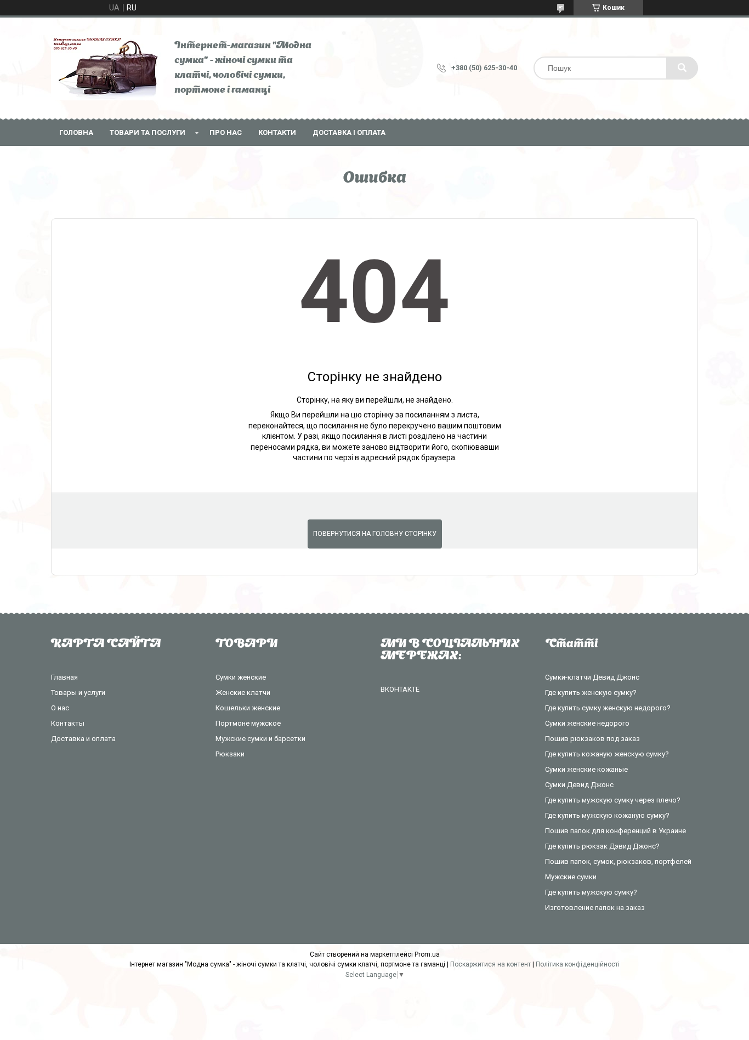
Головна (76, 132)
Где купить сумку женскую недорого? (608, 708)
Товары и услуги (78, 692)
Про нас (225, 132)
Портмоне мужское (248, 723)
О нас (60, 708)
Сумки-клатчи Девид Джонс (592, 677)
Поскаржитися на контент (490, 964)
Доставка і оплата (349, 132)
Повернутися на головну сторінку (374, 534)
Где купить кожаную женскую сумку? (607, 754)
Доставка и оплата (83, 738)
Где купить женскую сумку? (591, 692)
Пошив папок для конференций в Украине (615, 831)
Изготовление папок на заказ (595, 907)
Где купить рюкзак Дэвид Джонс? (602, 846)
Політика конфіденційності (578, 964)
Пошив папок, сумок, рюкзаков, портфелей (618, 861)
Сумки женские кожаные (586, 769)
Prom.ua (427, 954)
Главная (64, 677)
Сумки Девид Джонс (579, 785)
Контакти (277, 132)
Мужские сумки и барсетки (260, 738)
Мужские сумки (571, 877)
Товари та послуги (147, 132)
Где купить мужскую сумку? (591, 892)
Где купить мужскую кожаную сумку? (607, 815)
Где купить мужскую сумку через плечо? (612, 800)
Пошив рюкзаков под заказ (592, 738)
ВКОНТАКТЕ (400, 689)
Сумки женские (240, 677)
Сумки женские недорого (587, 723)
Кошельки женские (247, 708)
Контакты (67, 723)
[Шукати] (682, 68)
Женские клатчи (242, 692)
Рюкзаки (230, 754)
